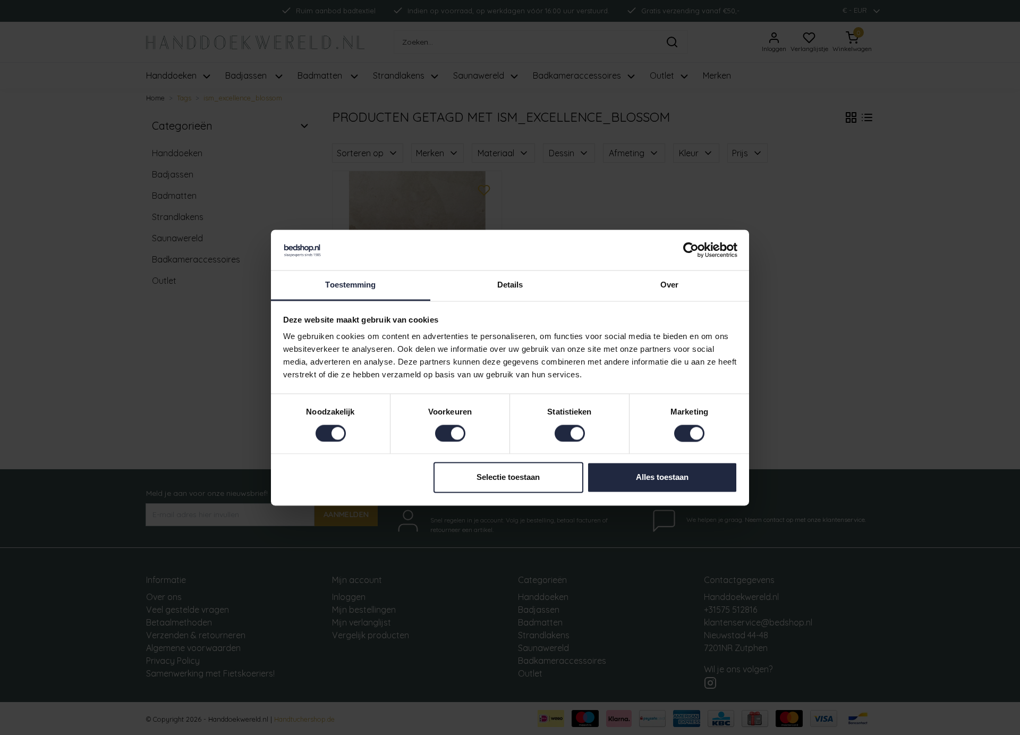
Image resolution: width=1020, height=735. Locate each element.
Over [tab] (669, 285)
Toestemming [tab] (350, 285)
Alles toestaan (662, 477)
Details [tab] (510, 285)
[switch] (450, 433)
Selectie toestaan (508, 477)
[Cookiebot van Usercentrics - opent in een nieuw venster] (690, 250)
